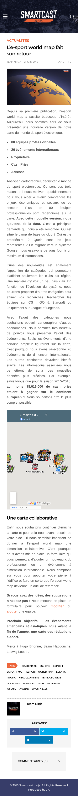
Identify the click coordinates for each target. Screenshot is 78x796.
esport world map (39, 671)
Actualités (18, 40)
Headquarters (29, 677)
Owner (24, 689)
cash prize (29, 666)
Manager (29, 683)
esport (58, 666)
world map (40, 689)
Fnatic (11, 677)
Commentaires (33, 761)
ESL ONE (45, 666)
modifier (57, 606)
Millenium (53, 683)
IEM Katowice (51, 677)
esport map (15, 671)
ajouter (12, 611)
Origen (11, 689)
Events (61, 671)
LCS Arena (13, 683)
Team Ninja (14, 62)
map (41, 683)
